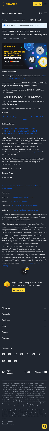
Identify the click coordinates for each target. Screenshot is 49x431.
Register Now (18, 290)
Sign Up (38, 4)
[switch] (44, 372)
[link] (18, 20)
